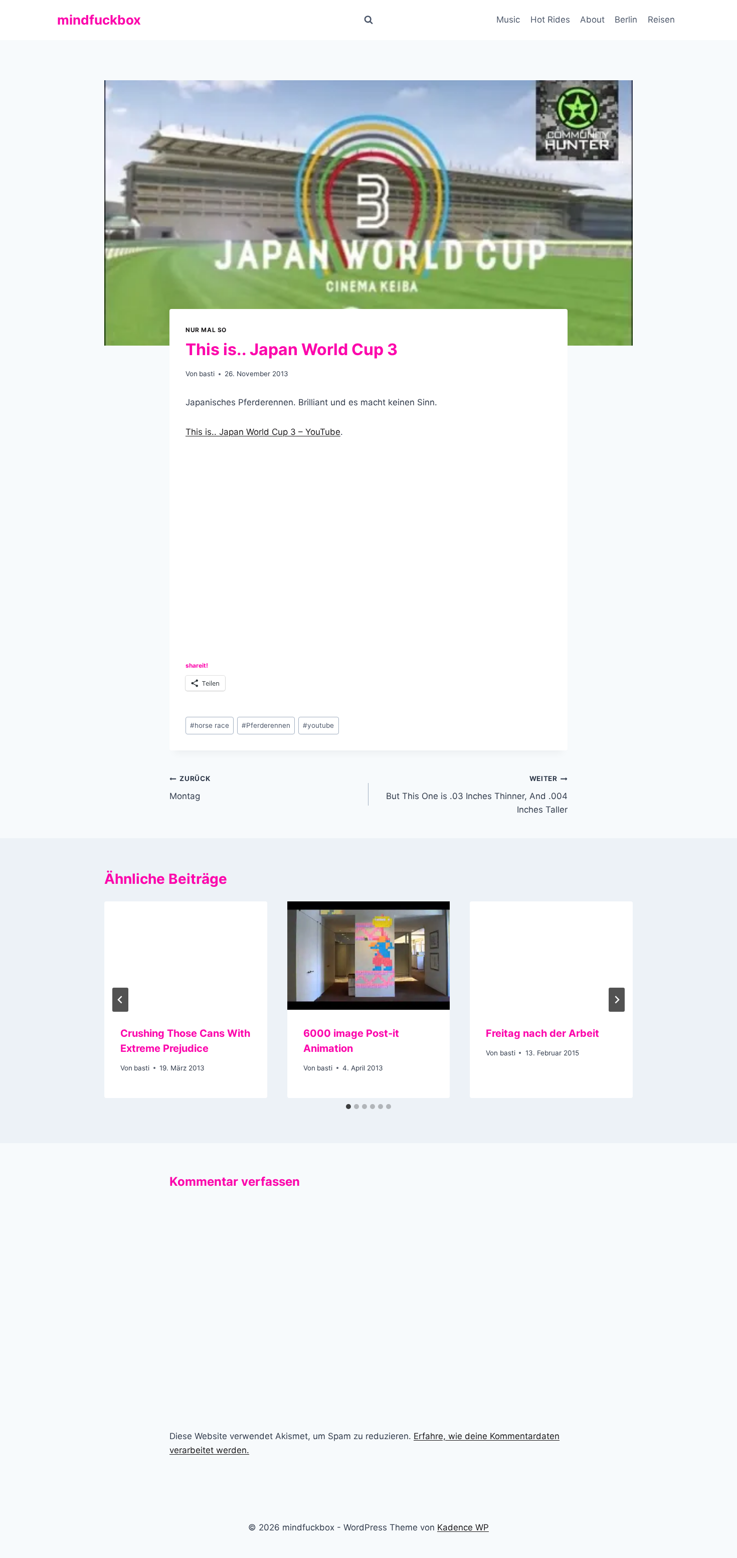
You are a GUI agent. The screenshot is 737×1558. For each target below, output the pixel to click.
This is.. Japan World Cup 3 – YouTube (263, 432)
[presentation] (185, 955)
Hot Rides (550, 20)
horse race (209, 725)
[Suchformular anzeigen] (368, 20)
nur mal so (206, 330)
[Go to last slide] (120, 1000)
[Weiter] (617, 1000)
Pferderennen (266, 725)
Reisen (661, 20)
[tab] (348, 1106)
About (592, 20)
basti (207, 374)
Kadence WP (463, 1527)
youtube (318, 725)
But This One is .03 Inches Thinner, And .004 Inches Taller (477, 794)
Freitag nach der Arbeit (542, 1033)
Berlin (626, 20)
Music (508, 20)
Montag (189, 787)
